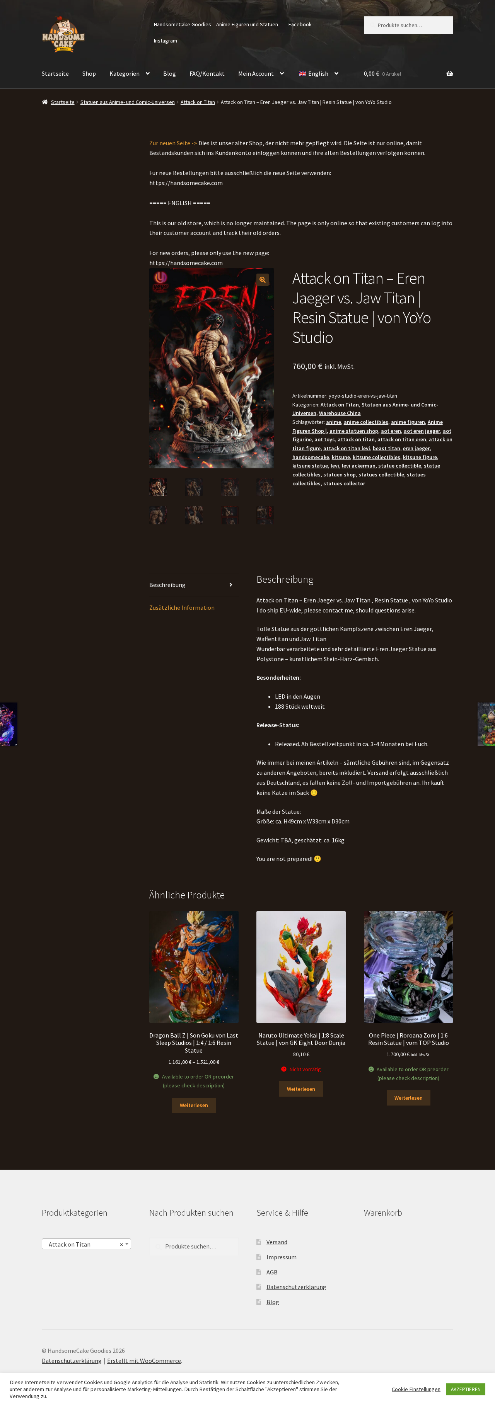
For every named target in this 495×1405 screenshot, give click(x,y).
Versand (276, 1242)
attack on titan (356, 439)
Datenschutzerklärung (296, 1287)
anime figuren (408, 421)
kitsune (341, 457)
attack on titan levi (346, 448)
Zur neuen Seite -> (173, 143)
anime (333, 421)
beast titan (386, 448)
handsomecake (310, 457)
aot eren (391, 430)
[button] (262, 280)
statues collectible (381, 474)
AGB (272, 1272)
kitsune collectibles (376, 457)
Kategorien (124, 73)
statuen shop (339, 474)
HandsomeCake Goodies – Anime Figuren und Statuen (216, 24)
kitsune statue (310, 465)
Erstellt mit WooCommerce (144, 1360)
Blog (169, 73)
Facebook (300, 24)
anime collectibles (366, 421)
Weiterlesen (194, 1105)
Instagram (165, 40)
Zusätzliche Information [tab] (182, 607)
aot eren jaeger (422, 430)
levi (335, 465)
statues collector (344, 483)
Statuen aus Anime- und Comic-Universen (127, 102)
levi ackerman (359, 465)
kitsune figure (420, 457)
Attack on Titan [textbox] (84, 1244)
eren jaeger (416, 448)
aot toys (324, 439)
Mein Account (256, 73)
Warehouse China (340, 413)
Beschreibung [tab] (167, 585)
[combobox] (86, 1243)
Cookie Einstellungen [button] (416, 1389)
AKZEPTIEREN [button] (466, 1389)
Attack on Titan (198, 102)
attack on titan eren (401, 439)
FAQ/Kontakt (207, 73)
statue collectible (399, 465)
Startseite (55, 73)
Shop (89, 73)
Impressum (281, 1257)
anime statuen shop (353, 430)
